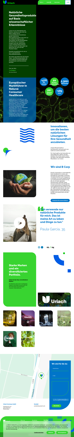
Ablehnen (50, 432)
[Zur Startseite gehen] (9, 2)
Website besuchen (44, 334)
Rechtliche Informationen (35, 421)
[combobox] (68, 2)
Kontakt (48, 2)
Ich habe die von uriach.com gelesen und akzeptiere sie (61, 400)
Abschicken (56, 405)
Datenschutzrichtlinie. (40, 426)
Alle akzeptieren (62, 432)
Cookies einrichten (38, 432)
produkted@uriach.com (39, 406)
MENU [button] (41, 2)
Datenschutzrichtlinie (62, 399)
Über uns (23, 420)
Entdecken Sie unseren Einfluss (60, 200)
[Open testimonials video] (19, 223)
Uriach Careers (57, 2)
